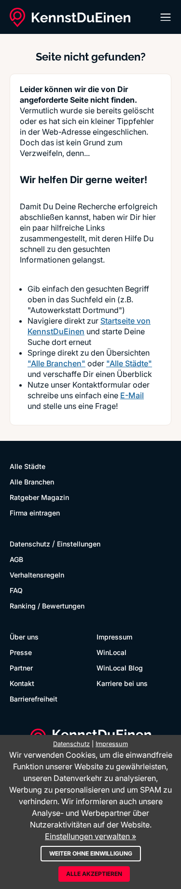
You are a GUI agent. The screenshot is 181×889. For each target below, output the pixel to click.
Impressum (114, 637)
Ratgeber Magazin (39, 497)
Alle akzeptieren (94, 873)
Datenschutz (30, 544)
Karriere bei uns (122, 683)
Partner (21, 668)
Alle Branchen (32, 482)
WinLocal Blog (120, 668)
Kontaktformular (101, 385)
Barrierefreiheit (33, 699)
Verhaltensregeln (37, 575)
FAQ (16, 590)
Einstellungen (78, 544)
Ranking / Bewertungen (47, 606)
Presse (21, 652)
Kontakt (22, 683)
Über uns (24, 637)
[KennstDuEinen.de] (70, 17)
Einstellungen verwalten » (90, 836)
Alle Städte (27, 466)
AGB (16, 559)
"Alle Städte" (129, 363)
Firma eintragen (35, 513)
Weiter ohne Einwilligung (90, 853)
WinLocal (111, 652)
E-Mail (132, 395)
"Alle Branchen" (56, 363)
